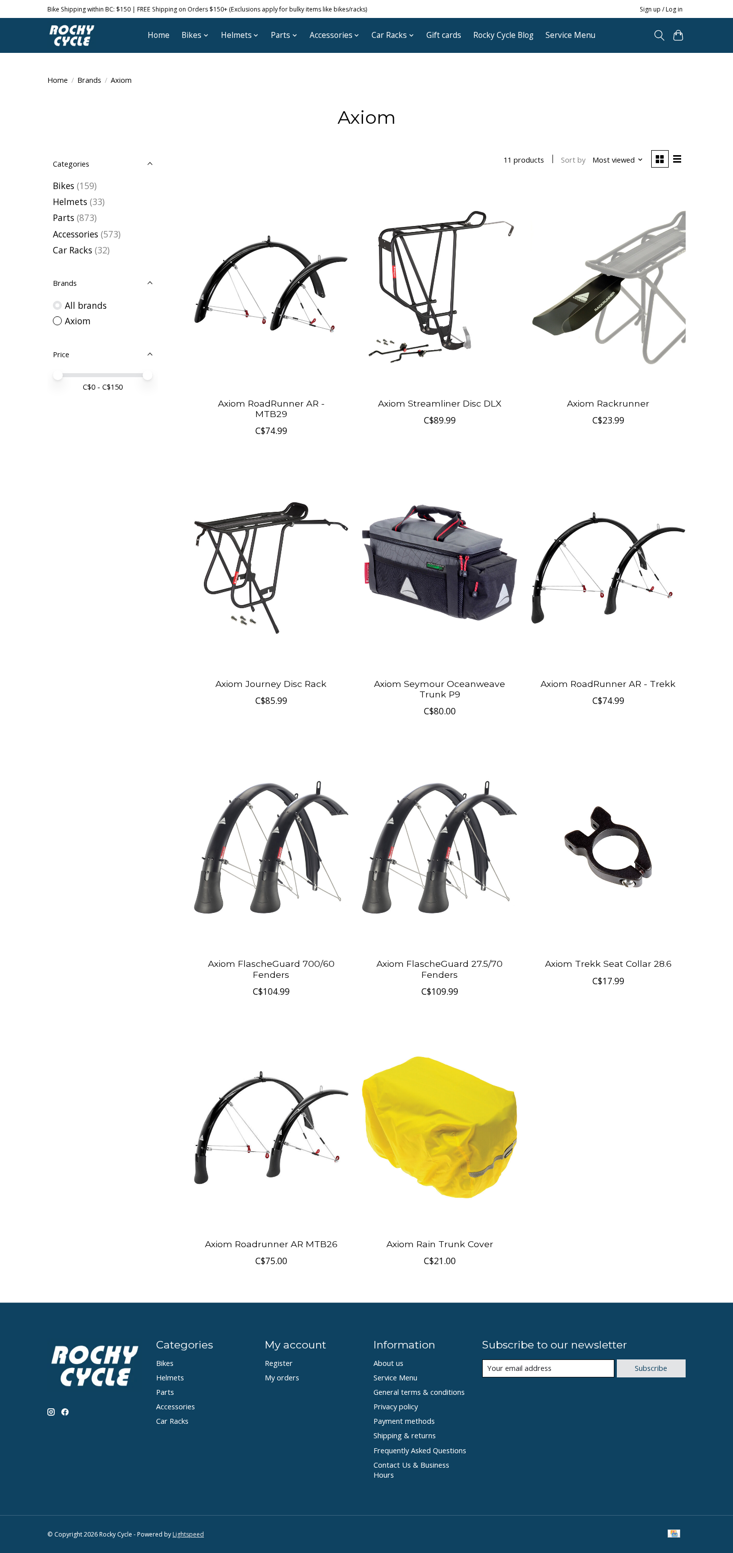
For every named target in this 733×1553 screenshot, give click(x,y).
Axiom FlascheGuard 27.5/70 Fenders (439, 968)
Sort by (573, 160)
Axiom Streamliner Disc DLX (440, 403)
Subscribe (651, 1368)
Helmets (70, 202)
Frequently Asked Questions (419, 1450)
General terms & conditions (419, 1392)
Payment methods (404, 1421)
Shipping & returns (404, 1435)
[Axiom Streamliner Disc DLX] (439, 287)
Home (159, 35)
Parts (63, 217)
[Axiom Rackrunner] (608, 287)
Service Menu (570, 35)
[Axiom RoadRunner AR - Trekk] (608, 567)
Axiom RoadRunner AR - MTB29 (271, 408)
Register (279, 1363)
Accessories (75, 234)
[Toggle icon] (659, 35)
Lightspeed (188, 1534)
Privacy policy (395, 1406)
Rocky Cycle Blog (503, 35)
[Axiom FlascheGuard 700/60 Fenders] (271, 847)
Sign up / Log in (661, 9)
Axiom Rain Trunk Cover (439, 1244)
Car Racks (72, 250)
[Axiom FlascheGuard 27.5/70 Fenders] (439, 847)
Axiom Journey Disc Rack (271, 683)
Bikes (63, 186)
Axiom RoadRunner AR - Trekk (608, 683)
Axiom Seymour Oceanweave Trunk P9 (439, 688)
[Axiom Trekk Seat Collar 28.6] (608, 847)
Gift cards (443, 35)
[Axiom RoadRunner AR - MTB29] (271, 287)
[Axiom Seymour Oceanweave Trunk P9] (439, 567)
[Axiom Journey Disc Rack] (271, 567)
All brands (86, 305)
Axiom (78, 321)
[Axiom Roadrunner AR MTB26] (271, 1128)
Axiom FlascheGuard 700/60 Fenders (271, 968)
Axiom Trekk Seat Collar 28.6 (608, 963)
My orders (282, 1377)
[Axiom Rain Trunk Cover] (439, 1128)
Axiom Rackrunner (608, 403)
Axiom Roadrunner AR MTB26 (271, 1244)
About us (388, 1363)
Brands (89, 80)
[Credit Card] (674, 1535)
